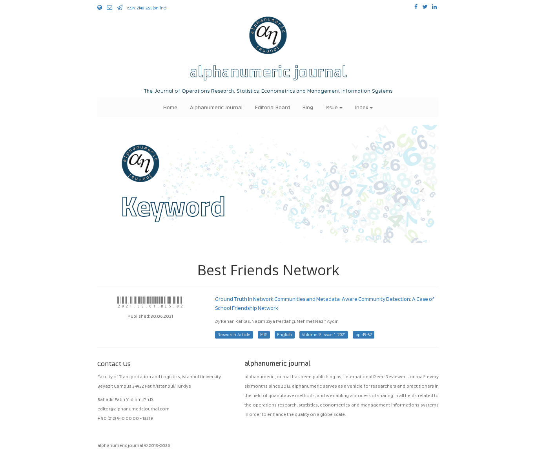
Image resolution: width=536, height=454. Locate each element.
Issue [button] (332, 107)
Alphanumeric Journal (216, 107)
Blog (308, 107)
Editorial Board (272, 107)
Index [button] (362, 107)
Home (170, 107)
